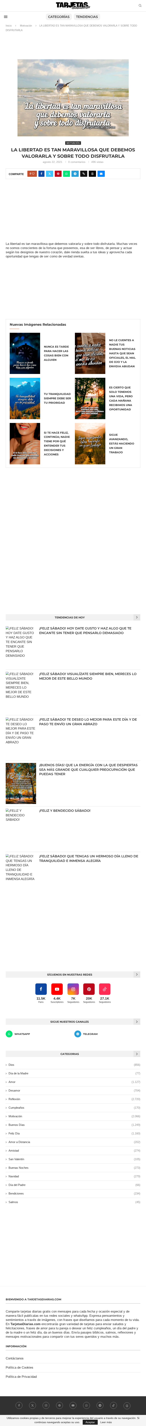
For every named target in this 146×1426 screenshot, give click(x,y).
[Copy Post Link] (83, 174)
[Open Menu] (5, 16)
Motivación (26, 25)
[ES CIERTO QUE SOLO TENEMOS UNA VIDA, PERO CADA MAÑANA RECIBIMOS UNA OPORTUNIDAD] (90, 398)
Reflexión (74, 1099)
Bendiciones (74, 1193)
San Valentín (74, 1159)
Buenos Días (74, 1124)
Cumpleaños (74, 1107)
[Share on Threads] (92, 174)
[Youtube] (73, 1405)
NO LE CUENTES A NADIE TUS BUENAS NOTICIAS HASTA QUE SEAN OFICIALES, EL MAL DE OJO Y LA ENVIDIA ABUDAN (122, 353)
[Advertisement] (73, 47)
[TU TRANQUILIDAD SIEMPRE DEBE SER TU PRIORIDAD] (25, 398)
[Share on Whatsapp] (66, 174)
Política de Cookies (19, 1367)
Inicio (9, 25)
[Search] (140, 5)
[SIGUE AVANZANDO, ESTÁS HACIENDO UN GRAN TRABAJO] (90, 443)
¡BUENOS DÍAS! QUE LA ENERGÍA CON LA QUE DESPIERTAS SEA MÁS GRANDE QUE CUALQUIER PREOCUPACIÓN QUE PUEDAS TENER (88, 769)
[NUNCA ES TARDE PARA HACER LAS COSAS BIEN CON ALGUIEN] (25, 353)
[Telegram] (100, 1405)
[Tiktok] (113, 1405)
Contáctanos (15, 1358)
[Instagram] (46, 1405)
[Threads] (127, 1405)
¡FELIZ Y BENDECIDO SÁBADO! (64, 811)
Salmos (74, 1202)
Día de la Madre (74, 1073)
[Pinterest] (59, 1405)
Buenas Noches (74, 1167)
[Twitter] (32, 1405)
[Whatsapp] (86, 1405)
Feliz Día (74, 1133)
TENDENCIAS (87, 17)
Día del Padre (74, 1184)
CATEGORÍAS (59, 17)
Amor (74, 1082)
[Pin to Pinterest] (58, 174)
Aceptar (90, 1422)
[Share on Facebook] (41, 174)
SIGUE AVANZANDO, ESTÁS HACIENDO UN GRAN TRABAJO (121, 443)
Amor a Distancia (74, 1142)
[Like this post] (33, 174)
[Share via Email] (101, 174)
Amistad (74, 1150)
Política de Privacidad (21, 1377)
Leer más (106, 1422)
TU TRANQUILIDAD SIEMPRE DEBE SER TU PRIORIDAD (57, 398)
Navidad (74, 1176)
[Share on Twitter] (49, 174)
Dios (74, 1064)
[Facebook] (19, 1405)
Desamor (74, 1090)
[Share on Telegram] (75, 174)
